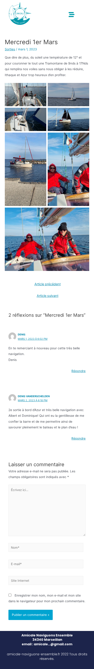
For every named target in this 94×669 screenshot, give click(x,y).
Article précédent (47, 284)
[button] (72, 15)
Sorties (10, 49)
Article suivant (47, 296)
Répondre (78, 371)
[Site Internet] (46, 581)
